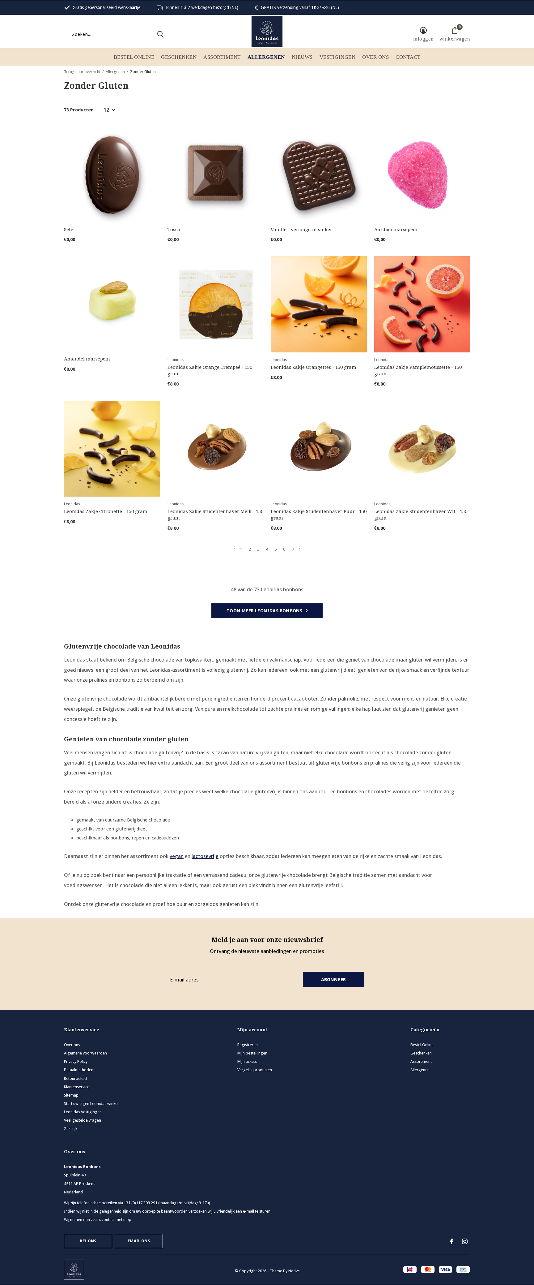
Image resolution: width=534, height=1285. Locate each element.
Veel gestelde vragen (82, 1120)
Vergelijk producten (254, 1069)
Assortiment (222, 57)
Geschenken (179, 57)
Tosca (173, 229)
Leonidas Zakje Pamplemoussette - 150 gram (418, 370)
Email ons (139, 1241)
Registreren (247, 1044)
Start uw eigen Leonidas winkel (91, 1103)
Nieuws (302, 57)
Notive (294, 1271)
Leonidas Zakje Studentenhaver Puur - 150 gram (319, 515)
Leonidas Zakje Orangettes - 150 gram (313, 367)
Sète (68, 229)
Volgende (299, 549)
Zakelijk (70, 1128)
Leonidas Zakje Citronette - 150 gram (105, 511)
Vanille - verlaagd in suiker (301, 229)
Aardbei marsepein (395, 229)
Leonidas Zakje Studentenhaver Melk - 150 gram (215, 515)
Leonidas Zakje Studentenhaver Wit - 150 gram (420, 515)
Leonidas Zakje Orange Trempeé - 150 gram (209, 370)
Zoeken (160, 34)
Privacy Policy (75, 1061)
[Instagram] (465, 1241)
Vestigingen (338, 57)
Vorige (234, 549)
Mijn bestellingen (252, 1053)
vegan (177, 856)
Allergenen (266, 57)
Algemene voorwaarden (85, 1053)
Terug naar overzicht (82, 71)
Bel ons (88, 1241)
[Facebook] (451, 1241)
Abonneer (333, 979)
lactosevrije (205, 856)
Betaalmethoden (78, 1069)
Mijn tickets (247, 1061)
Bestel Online (134, 57)
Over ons (375, 57)
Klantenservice (76, 1086)
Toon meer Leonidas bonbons (265, 611)
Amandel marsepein (87, 359)
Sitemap (71, 1095)
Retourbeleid (75, 1078)
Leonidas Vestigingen (83, 1112)
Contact (408, 57)
